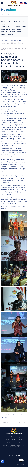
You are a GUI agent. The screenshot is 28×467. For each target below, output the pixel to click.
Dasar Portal (8, 437)
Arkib (20, 439)
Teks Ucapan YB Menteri (20, 26)
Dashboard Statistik (7, 34)
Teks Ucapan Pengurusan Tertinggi (11, 31)
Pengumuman (11, 19)
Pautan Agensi (10, 439)
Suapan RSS (9, 442)
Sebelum (5, 422)
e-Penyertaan (20, 437)
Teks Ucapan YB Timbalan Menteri (11, 29)
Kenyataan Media (19, 21)
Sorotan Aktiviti (5, 21)
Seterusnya (22, 422)
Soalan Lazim (5, 26)
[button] (2, 3)
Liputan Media (5, 24)
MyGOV (19, 442)
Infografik (16, 24)
